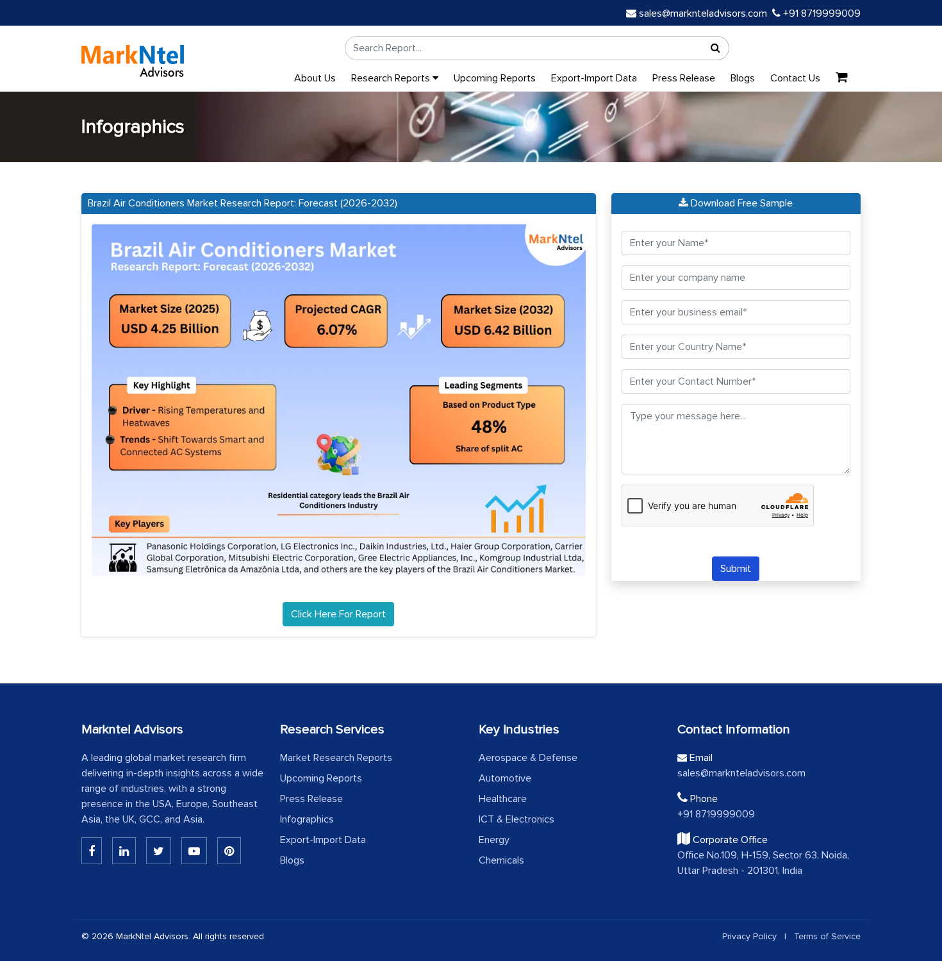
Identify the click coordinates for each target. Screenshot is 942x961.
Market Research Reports (336, 757)
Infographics (307, 819)
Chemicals (501, 860)
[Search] (716, 48)
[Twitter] (158, 850)
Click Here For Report (338, 614)
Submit (735, 568)
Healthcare (503, 798)
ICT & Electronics (516, 819)
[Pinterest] (229, 850)
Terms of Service (827, 936)
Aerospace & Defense (528, 757)
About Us (315, 78)
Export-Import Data (594, 78)
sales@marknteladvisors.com (703, 13)
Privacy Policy (749, 936)
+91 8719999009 (821, 13)
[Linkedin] (91, 850)
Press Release (683, 78)
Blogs (743, 78)
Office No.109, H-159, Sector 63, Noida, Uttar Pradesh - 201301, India (763, 863)
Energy (494, 839)
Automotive (505, 778)
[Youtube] (194, 850)
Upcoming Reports (495, 78)
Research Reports (392, 78)
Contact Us (795, 78)
